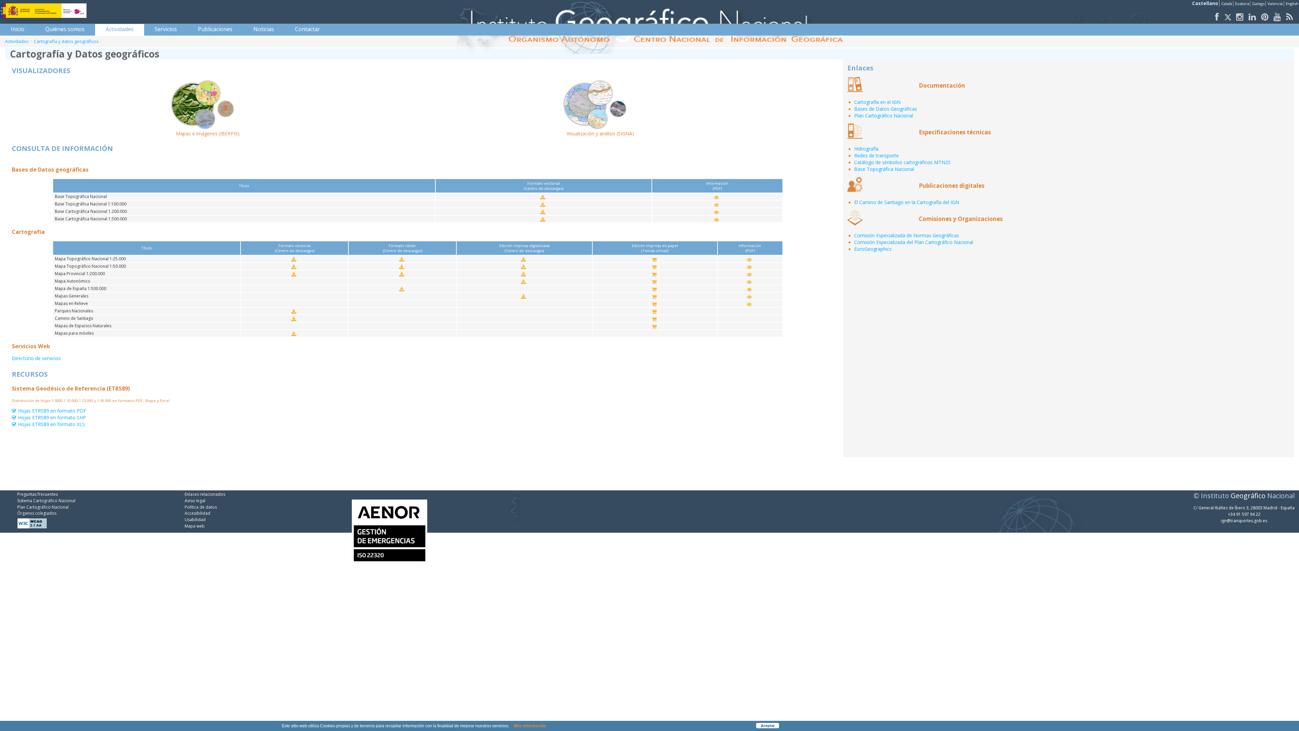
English (1292, 3)
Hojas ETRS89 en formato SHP (52, 417)
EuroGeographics (873, 249)
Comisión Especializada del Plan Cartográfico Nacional (913, 242)
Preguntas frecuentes (37, 494)
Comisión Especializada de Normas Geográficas (906, 235)
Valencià (1275, 3)
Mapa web (195, 526)
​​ (543, 197)
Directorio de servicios (36, 358)
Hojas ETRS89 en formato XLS (51, 424)
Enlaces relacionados (205, 494)
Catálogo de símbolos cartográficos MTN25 (902, 162)
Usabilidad (195, 520)
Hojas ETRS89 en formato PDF (52, 410)
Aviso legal (195, 501)
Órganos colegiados (36, 513)
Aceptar (768, 726)
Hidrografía (866, 149)
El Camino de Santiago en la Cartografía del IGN (906, 202)
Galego (1258, 3)
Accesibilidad (197, 513)
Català (1226, 3)
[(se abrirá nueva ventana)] (389, 527)
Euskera (1242, 3)
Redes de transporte (876, 155)
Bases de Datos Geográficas (885, 109)
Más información (530, 726)
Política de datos (201, 507)
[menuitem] (17, 29)
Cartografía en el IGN (877, 102)
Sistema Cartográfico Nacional (46, 501)
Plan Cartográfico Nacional (883, 115)
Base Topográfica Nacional (884, 169)
